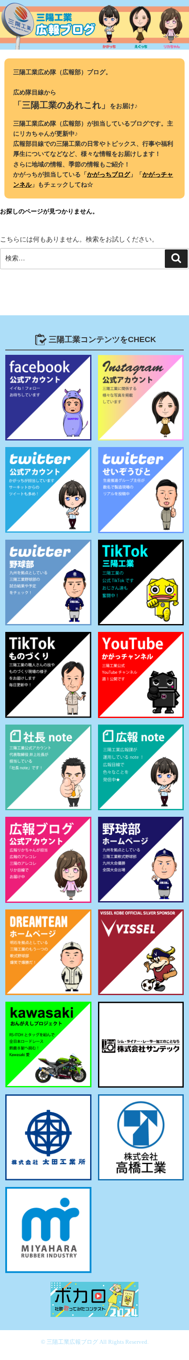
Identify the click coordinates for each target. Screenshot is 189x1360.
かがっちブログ (108, 174)
